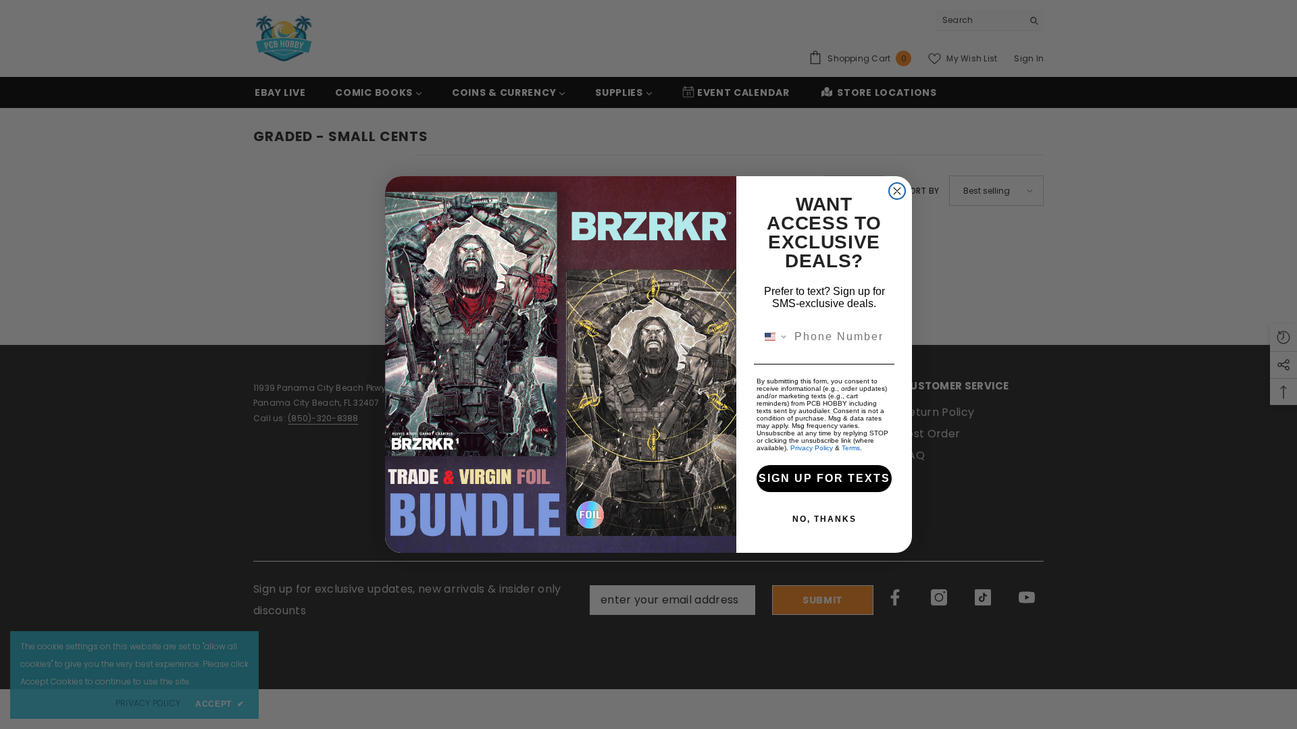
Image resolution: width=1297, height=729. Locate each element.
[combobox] (772, 337)
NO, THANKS (824, 519)
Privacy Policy (811, 448)
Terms (851, 448)
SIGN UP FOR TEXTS (824, 478)
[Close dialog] (897, 191)
